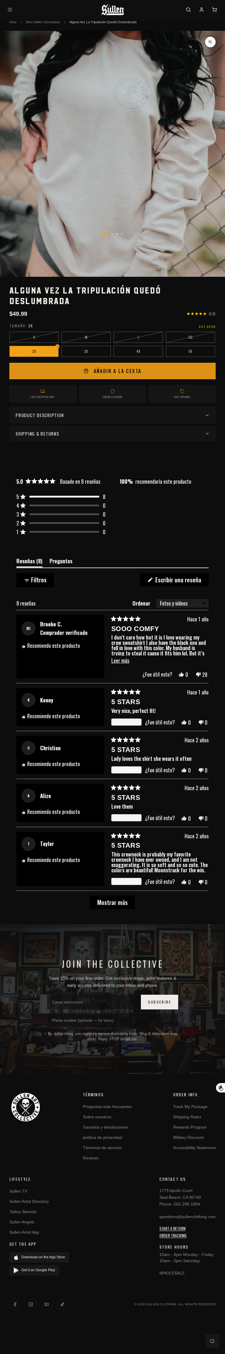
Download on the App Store (43, 1257)
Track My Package (190, 1106)
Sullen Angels (21, 1222)
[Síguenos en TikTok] (62, 1304)
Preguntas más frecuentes (107, 1106)
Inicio (13, 22)
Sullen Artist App (24, 1232)
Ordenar (142, 603)
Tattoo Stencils (22, 1211)
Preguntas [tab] (61, 562)
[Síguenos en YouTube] (46, 1304)
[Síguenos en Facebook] (15, 1304)
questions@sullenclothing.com (187, 1216)
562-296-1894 (187, 1204)
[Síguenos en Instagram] (30, 1304)
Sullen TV (18, 1191)
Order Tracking (173, 1235)
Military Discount (188, 1137)
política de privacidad (102, 1137)
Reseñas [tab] (29, 562)
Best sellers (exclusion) (43, 22)
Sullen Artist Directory (29, 1201)
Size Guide (207, 326)
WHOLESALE (172, 1273)
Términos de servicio (102, 1147)
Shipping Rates (187, 1116)
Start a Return (172, 1228)
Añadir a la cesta (118, 371)
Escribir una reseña (181, 580)
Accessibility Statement (194, 1147)
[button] (60, 496)
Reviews (90, 1158)
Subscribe (159, 1001)
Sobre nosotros (97, 1116)
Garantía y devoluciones (105, 1127)
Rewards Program (190, 1127)
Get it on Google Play (38, 1270)
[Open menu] (11, 9)
